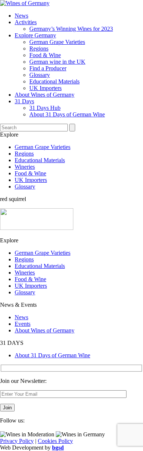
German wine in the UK (57, 62)
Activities (26, 22)
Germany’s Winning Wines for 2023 (71, 29)
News (21, 15)
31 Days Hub (44, 108)
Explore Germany (35, 35)
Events (22, 324)
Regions (38, 48)
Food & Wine (45, 55)
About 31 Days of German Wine (67, 114)
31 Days (24, 101)
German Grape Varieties (57, 42)
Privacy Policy (17, 441)
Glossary (39, 75)
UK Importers (45, 88)
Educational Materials (54, 81)
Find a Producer (47, 68)
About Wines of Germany (44, 95)
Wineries (25, 167)
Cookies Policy (55, 441)
